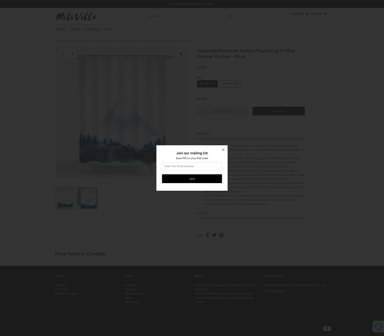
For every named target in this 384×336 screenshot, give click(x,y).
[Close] (223, 149)
